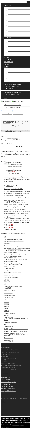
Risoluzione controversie (15, 50)
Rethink (6, 324)
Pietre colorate (8, 318)
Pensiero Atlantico (9, 313)
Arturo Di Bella (18, 177)
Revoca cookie (5, 427)
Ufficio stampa (5, 380)
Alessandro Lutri (9, 177)
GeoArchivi (11, 28)
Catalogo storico (9, 268)
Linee (5, 300)
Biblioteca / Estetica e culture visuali (15, 255)
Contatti (10, 55)
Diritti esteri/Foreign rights (8, 382)
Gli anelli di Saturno (10, 291)
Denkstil (6, 279)
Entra (5, 98)
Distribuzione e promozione (16, 43)
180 (5, 237)
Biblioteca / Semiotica (15, 23)
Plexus (6, 320)
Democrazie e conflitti (11, 277)
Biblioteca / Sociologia (15, 20)
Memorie (6, 306)
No (15, 425)
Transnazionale (8, 338)
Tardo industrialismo (12, 185)
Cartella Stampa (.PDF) (15, 53)
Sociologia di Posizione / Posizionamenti (16, 329)
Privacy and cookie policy (16, 45)
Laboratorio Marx (9, 297)
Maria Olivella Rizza (9, 181)
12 (7, 143)
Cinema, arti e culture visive (12, 273)
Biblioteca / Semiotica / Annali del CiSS (15, 259)
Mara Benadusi (25, 179)
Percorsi (6, 315)
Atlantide (11, 8)
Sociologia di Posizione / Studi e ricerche (16, 331)
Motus (6, 309)
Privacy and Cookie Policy (8, 391)
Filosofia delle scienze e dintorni (13, 286)
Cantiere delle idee (10, 266)
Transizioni (7, 336)
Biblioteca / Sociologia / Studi (13, 264)
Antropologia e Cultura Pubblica (13, 189)
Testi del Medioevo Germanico (13, 333)
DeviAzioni (7, 282)
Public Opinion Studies (10, 322)
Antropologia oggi (13, 10)
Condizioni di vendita (14, 48)
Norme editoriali (5, 384)
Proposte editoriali (6, 377)
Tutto (12, 143)
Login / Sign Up (8, 89)
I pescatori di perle (9, 295)
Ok (13, 425)
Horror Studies (8, 293)
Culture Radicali (13, 25)
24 (9, 143)
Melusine (10, 30)
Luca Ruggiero (16, 179)
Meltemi (10, 40)
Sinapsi (6, 327)
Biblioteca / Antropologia (16, 13)
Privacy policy (20, 425)
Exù (5, 284)
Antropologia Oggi (9, 241)
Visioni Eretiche (12, 33)
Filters (2, 136)
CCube (6, 270)
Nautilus (6, 311)
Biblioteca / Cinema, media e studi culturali (17, 248)
